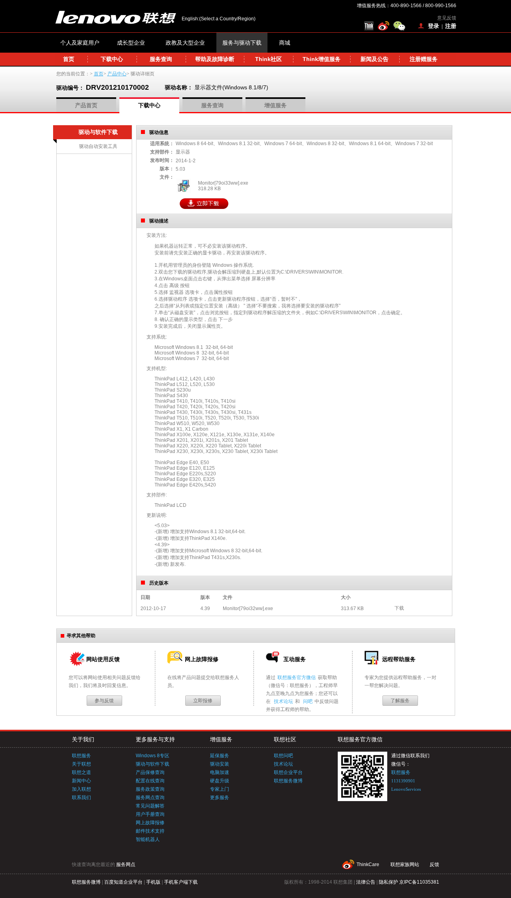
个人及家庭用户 (79, 42)
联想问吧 (283, 755)
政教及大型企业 (185, 42)
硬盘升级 (219, 781)
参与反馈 (104, 700)
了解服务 (400, 700)
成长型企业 (131, 42)
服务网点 (125, 864)
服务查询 (161, 59)
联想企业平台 (288, 772)
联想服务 (81, 755)
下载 (399, 608)
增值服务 (275, 105)
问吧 (308, 701)
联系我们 (81, 797)
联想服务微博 (288, 781)
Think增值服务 (322, 59)
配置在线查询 (150, 781)
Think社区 (268, 59)
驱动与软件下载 (152, 764)
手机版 (153, 882)
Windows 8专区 (152, 755)
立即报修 (202, 700)
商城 (284, 42)
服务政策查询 (150, 789)
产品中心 (117, 74)
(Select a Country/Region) (227, 19)
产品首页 (86, 105)
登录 (433, 26)
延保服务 (219, 755)
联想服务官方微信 (296, 677)
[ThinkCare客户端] (370, 26)
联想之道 (81, 772)
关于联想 (81, 764)
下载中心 (112, 59)
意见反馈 (446, 18)
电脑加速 (219, 772)
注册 (450, 26)
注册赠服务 (424, 59)
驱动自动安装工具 (98, 146)
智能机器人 (148, 839)
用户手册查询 (150, 814)
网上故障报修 (150, 822)
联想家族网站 (404, 864)
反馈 (434, 864)
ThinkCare (368, 864)
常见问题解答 (150, 806)
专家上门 (219, 789)
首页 (68, 59)
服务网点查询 (150, 797)
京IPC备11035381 (419, 882)
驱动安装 (219, 764)
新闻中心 (81, 781)
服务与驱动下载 (241, 42)
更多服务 (219, 797)
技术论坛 (283, 701)
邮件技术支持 (150, 831)
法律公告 (365, 882)
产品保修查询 (150, 772)
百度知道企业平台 (123, 882)
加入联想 (81, 789)
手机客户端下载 (181, 882)
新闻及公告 (374, 59)
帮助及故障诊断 (214, 59)
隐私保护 (388, 882)
